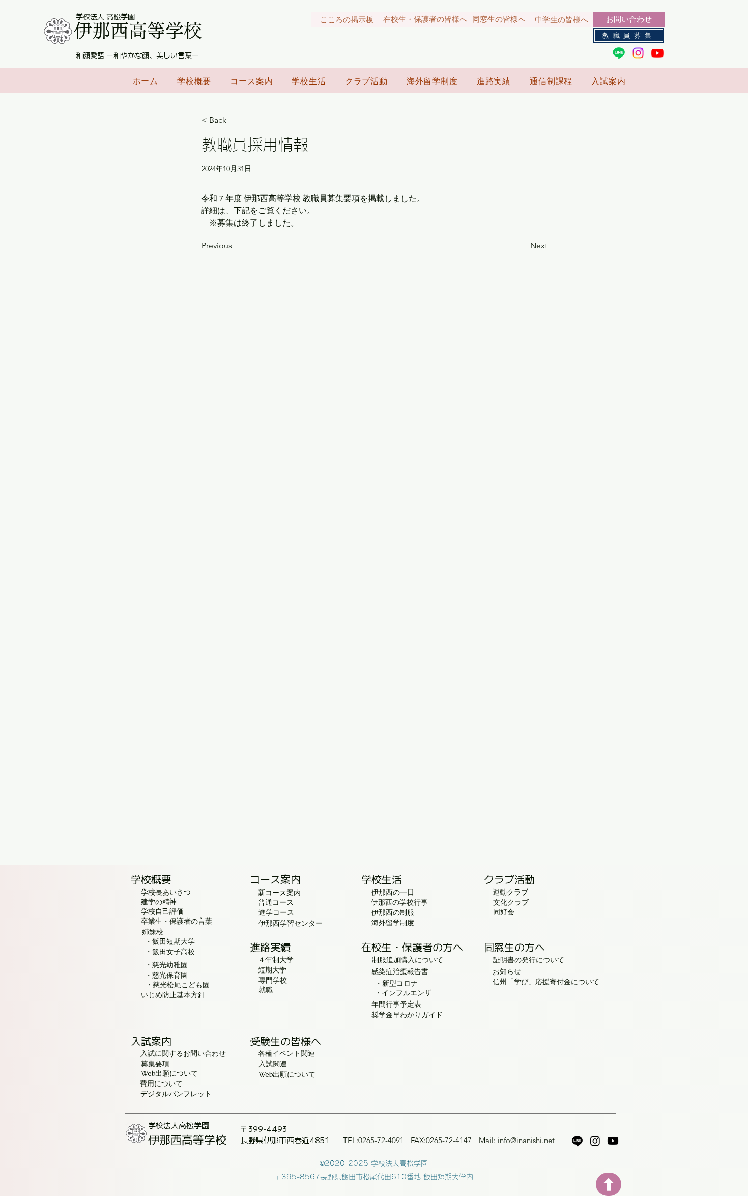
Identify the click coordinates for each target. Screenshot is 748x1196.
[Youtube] (657, 53)
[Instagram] (638, 53)
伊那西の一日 (392, 892)
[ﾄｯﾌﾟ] (608, 1184)
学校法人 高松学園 (105, 16)
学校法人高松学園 (178, 1125)
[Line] (619, 53)
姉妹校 (152, 931)
